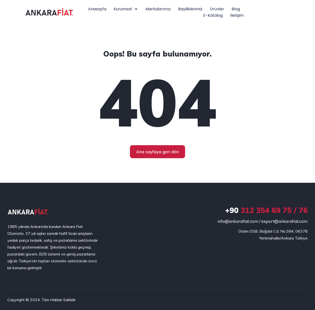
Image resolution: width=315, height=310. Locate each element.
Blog (236, 9)
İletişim (237, 15)
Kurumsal (123, 9)
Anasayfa (97, 9)
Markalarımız (158, 9)
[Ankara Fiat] (27, 211)
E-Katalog (213, 15)
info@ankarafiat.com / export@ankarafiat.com (263, 221)
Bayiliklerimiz (190, 9)
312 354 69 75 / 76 (266, 210)
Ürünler (217, 9)
